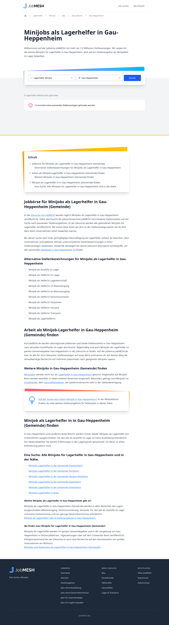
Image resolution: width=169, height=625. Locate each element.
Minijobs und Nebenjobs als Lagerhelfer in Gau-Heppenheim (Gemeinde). (62, 547)
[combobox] (99, 78)
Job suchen (124, 6)
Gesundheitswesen (54, 382)
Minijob (52, 15)
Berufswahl (139, 6)
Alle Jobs (65, 578)
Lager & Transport (110, 592)
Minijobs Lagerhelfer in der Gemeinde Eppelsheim (55, 481)
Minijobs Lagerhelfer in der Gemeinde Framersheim (56, 465)
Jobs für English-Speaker (72, 602)
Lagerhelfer (38, 15)
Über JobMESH (144, 573)
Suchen (132, 78)
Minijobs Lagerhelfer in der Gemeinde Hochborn (54, 470)
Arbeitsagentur (68, 582)
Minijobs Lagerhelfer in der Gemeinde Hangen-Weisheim (58, 476)
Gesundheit (107, 587)
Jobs (63, 15)
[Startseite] (25, 15)
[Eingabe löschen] (72, 78)
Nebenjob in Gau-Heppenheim (57, 249)
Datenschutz (144, 582)
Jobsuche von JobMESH (43, 215)
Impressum (143, 578)
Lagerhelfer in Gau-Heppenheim (75, 374)
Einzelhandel (30, 382)
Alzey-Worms (77, 15)
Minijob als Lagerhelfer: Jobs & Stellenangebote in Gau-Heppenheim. (60, 518)
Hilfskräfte (107, 582)
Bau (103, 573)
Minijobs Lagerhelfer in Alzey (44, 492)
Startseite (65, 573)
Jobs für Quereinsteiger (72, 597)
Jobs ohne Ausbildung (71, 587)
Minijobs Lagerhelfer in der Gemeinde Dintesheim (55, 487)
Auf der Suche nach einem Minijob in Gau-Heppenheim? (67, 399)
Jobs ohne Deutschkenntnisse (75, 592)
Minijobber (30, 374)
